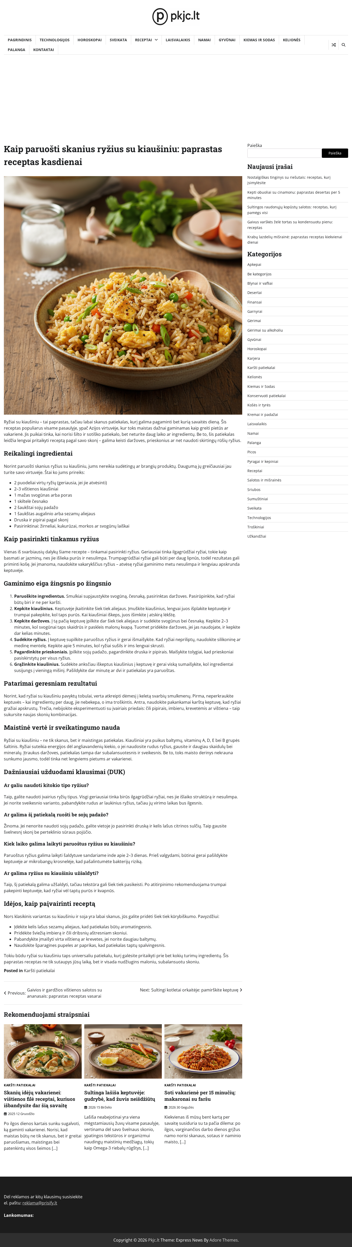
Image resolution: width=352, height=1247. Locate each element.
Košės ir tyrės (259, 405)
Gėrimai (254, 320)
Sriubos (254, 489)
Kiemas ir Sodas (259, 39)
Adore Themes (223, 1240)
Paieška (254, 145)
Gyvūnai (227, 39)
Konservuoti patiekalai (266, 395)
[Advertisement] (176, 93)
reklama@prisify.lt (39, 1203)
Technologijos (55, 39)
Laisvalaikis (178, 39)
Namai (204, 39)
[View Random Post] (333, 45)
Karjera (253, 358)
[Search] (343, 45)
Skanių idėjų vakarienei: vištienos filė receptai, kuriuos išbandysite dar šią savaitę (39, 1099)
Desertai (254, 292)
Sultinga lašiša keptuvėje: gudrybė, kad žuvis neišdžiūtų (119, 1095)
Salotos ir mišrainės (264, 480)
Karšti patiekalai (39, 970)
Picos (251, 451)
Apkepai (254, 264)
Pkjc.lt (154, 1240)
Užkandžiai (256, 536)
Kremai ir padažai (262, 414)
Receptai (143, 39)
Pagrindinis (20, 39)
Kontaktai (43, 49)
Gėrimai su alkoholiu (265, 329)
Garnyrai (254, 311)
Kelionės (291, 39)
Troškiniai (255, 526)
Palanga (16, 49)
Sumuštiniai (257, 498)
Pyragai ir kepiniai (262, 461)
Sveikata (118, 39)
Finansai (254, 301)
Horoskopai (90, 39)
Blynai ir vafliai (260, 283)
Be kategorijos (259, 273)
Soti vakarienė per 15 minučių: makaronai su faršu (200, 1095)
